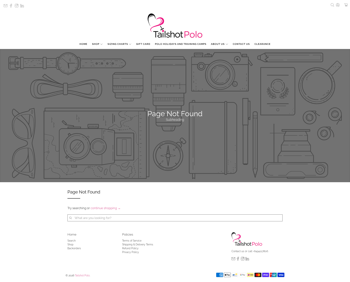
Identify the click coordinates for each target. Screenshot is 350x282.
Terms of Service (131, 240)
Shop (95, 44)
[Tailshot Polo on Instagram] (17, 6)
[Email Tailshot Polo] (6, 6)
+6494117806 (260, 251)
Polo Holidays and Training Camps (180, 44)
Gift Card (143, 44)
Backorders (74, 248)
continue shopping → (106, 208)
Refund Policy (130, 248)
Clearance (262, 44)
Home (83, 44)
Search (71, 240)
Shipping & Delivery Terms (137, 244)
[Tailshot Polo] (175, 25)
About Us (218, 44)
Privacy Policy (130, 252)
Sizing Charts (118, 44)
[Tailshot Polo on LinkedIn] (23, 6)
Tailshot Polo (82, 275)
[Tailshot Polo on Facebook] (12, 6)
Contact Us (241, 44)
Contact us (238, 251)
